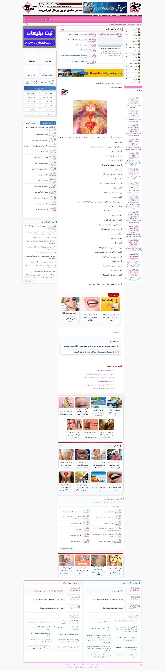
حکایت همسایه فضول (42, 203)
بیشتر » (62, 29)
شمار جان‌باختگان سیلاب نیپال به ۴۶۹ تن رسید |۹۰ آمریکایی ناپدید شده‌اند (40, 266)
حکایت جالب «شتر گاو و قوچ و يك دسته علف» (37, 128)
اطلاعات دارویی (31, 93)
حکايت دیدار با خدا (43, 174)
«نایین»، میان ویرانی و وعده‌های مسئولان (51, 608)
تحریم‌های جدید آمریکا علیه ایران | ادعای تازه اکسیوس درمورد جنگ (126, 638)
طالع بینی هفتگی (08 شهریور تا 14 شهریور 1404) (133, 134)
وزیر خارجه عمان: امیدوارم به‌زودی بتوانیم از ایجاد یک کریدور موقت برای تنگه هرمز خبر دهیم (98, 648)
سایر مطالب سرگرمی (66, 548)
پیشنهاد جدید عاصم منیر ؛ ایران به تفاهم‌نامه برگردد (108, 599)
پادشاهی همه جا (109, 523)
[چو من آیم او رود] (90, 117)
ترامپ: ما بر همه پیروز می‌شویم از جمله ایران (99, 629)
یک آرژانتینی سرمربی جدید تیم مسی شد (44, 271)
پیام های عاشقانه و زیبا (75, 535)
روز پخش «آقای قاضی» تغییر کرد (46, 252)
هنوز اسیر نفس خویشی (41, 209)
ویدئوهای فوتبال (31, 97)
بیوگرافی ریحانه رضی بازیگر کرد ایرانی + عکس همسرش (133, 148)
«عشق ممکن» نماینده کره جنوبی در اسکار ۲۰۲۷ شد (48, 599)
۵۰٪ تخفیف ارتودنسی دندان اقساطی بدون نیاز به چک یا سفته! (95, 352)
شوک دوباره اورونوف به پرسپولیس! (68, 634)
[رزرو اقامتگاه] (90, 73)
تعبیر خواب (27, 82)
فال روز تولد (35, 82)
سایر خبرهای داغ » (29, 281)
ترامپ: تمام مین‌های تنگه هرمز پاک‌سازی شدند (126, 621)
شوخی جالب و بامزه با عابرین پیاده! (71, 511)
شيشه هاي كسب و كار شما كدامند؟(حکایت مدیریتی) (74, 56)
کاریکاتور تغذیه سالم (76, 541)
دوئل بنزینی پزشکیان (117, 591)
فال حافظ (47, 61)
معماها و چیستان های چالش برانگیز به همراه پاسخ (71, 517)
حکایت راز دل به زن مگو (41, 157)
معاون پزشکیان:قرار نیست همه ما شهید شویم (43, 261)
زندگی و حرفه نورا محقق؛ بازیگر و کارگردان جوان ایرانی (133, 235)
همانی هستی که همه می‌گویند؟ (77, 34)
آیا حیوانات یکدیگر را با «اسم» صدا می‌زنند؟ (41, 628)
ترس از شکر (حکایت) (42, 134)
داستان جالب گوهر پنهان (41, 192)
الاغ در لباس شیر (108, 511)
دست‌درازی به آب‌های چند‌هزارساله (113, 608)
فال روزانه (31, 75)
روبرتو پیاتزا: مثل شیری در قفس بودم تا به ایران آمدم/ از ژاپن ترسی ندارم (38, 647)
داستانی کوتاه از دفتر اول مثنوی (77, 39)
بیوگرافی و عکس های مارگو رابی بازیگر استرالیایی (102, 535)
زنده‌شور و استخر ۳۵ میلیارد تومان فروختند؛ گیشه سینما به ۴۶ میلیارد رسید (39, 257)
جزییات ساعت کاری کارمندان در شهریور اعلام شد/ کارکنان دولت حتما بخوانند (99, 655)
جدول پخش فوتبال (30, 105)
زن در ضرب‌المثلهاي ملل (104, 381)
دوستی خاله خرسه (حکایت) (40, 198)
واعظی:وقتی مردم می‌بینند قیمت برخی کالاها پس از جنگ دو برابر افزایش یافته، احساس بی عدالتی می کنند (126, 629)
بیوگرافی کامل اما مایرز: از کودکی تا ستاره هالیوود (133, 191)
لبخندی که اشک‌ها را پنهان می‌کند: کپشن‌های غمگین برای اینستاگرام (133, 163)
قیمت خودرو (48, 93)
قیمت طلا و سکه (47, 97)
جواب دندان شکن (81, 45)
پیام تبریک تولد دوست (75, 523)
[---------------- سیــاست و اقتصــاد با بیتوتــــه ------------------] (130, 583)
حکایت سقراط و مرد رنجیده (40, 140)
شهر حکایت (131, 24)
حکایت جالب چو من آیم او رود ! (108, 83)
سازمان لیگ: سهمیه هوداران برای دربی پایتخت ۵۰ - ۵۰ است (39, 640)
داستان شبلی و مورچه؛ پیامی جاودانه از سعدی (133, 120)
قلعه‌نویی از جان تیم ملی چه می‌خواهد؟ (67, 646)
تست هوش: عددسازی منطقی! (104, 517)
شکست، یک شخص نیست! (40, 186)
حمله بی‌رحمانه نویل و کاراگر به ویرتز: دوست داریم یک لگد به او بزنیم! (67, 640)
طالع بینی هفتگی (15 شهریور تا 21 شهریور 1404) (133, 221)
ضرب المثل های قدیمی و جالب (102, 388)
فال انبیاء (32, 61)
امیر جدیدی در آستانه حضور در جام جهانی (39, 621)
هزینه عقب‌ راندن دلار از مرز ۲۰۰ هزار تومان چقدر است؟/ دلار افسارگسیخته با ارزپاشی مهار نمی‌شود (40, 232)
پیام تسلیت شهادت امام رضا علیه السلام (133, 106)
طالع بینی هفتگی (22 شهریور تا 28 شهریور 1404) (133, 278)
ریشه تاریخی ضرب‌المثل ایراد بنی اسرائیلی (99, 374)
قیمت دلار (49, 101)
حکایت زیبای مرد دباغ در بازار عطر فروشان (36, 146)
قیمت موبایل (48, 105)
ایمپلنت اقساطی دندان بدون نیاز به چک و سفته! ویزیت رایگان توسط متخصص (90, 346)
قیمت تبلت (49, 109)
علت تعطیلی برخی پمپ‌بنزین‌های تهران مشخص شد (126, 655)
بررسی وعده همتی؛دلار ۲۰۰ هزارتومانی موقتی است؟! (126, 648)
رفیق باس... (78, 529)
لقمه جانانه (83, 50)
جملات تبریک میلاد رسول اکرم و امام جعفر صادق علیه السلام (133, 249)
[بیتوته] (30, 12)
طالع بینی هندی (51, 82)
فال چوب (43, 82)
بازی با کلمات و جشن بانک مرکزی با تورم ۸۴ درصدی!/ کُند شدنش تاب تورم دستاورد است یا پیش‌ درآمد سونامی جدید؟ (40, 276)
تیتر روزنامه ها (48, 114)
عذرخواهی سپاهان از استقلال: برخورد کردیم (40, 634)
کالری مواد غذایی (30, 101)
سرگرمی (138, 24)
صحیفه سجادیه (31, 114)
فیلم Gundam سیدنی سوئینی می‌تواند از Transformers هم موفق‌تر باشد (67, 621)
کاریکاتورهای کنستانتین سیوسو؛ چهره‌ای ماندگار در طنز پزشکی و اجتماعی (133, 264)
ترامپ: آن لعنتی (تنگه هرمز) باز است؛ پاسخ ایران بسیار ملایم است (40, 242)
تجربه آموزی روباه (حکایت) (79, 61)
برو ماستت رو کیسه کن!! (104, 370)
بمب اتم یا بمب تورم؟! (104, 621)
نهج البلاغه (32, 109)
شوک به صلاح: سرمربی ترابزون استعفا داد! (44, 237)
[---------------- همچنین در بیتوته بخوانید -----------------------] (71, 583)
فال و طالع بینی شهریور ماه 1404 (133, 177)
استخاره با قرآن (47, 75)
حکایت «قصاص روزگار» (41, 163)
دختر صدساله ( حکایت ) (41, 151)
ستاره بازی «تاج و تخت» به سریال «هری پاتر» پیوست (47, 591)
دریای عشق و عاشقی (42, 180)
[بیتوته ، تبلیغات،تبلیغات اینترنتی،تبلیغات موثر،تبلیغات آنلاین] (60, 8)
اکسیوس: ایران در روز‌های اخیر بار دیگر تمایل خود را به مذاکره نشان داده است (40, 248)
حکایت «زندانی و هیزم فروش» (111, 48)
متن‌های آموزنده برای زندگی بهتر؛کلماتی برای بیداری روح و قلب (133, 206)
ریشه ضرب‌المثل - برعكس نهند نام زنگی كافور (98, 377)
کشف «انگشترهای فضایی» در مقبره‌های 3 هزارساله (66, 628)
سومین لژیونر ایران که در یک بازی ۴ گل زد (35, 227)
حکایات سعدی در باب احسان (40, 169)
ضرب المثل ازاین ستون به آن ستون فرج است (98, 385)
